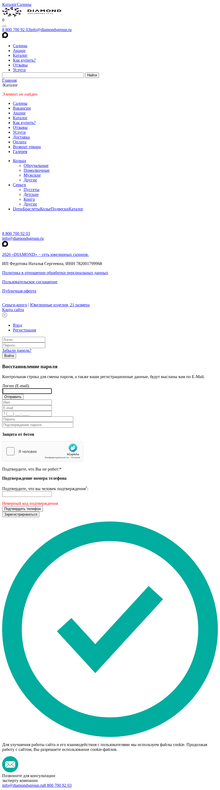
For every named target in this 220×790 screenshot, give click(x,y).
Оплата (19, 142)
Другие (30, 180)
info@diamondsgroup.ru (51, 29)
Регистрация (24, 330)
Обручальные (36, 165)
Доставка (21, 137)
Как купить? (24, 60)
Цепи (18, 209)
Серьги (19, 184)
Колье (45, 209)
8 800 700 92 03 (16, 29)
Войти (9, 356)
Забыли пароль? (16, 350)
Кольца (19, 160)
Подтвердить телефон (22, 509)
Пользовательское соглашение (29, 282)
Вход (17, 325)
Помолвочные (37, 170)
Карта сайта (13, 309)
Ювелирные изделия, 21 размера (60, 305)
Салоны (24, 4)
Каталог (9, 4)
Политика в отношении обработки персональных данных (55, 272)
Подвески (60, 209)
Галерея (20, 151)
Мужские (32, 175)
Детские (31, 194)
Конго (29, 199)
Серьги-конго (14, 305)
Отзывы (20, 65)
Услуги (19, 70)
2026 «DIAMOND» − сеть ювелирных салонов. (45, 254)
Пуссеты (31, 189)
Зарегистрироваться (20, 514)
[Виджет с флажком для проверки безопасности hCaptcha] (42, 451)
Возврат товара (27, 146)
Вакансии (22, 108)
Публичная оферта (19, 291)
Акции (19, 50)
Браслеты (31, 209)
